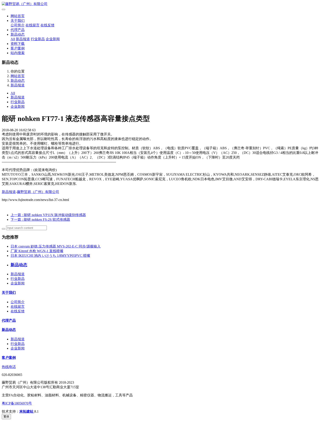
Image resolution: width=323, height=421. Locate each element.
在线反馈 (47, 25)
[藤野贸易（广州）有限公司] (161, 4)
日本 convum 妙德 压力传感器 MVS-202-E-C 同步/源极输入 (56, 246)
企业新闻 (53, 39)
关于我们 (18, 20)
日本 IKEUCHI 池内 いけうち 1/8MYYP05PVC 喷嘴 (50, 255)
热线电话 (9, 367)
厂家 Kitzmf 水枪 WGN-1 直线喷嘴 (37, 251)
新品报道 (23, 39)
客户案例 (18, 48)
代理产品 (18, 30)
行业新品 (38, 39)
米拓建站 (26, 411)
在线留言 (32, 25)
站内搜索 (18, 53)
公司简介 (18, 25)
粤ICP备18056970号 (17, 403)
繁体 (6, 416)
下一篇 (40, 219)
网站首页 (18, 16)
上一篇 (48, 215)
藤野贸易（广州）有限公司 (38, 192)
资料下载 (18, 44)
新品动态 (18, 34)
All (13, 39)
